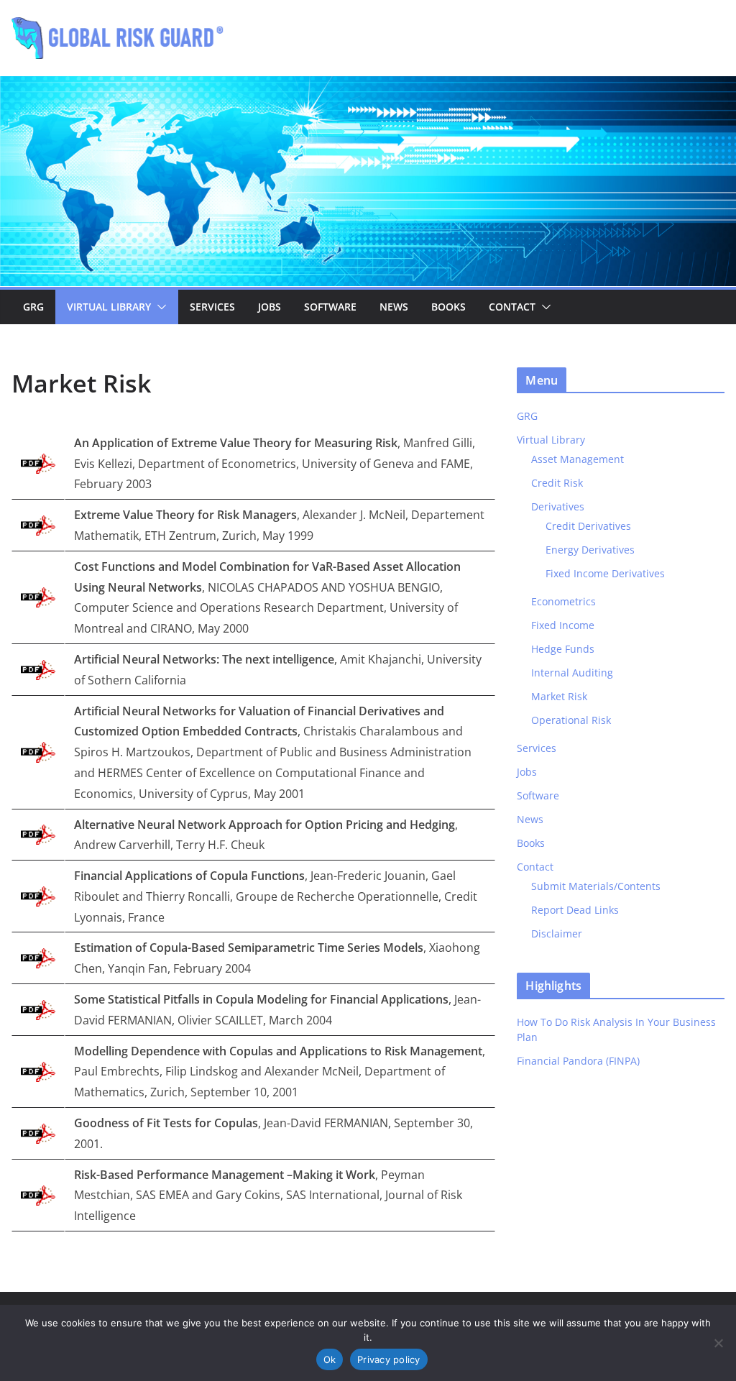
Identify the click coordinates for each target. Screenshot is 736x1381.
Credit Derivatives (588, 526)
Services (212, 306)
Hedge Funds (562, 649)
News (394, 306)
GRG (33, 306)
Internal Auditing (572, 672)
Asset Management (577, 459)
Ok (329, 1359)
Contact (512, 306)
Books (448, 306)
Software (330, 306)
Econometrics (563, 601)
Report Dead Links (575, 910)
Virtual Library (109, 306)
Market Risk (559, 696)
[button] (159, 307)
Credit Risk (557, 483)
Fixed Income (562, 625)
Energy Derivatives (590, 549)
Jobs (269, 306)
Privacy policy (388, 1359)
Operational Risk (571, 720)
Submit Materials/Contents (596, 886)
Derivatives (557, 506)
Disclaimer (556, 933)
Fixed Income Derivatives (605, 573)
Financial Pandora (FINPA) (578, 1061)
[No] (718, 1343)
